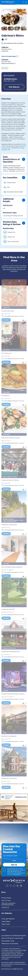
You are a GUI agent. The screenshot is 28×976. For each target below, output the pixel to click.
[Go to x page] (14, 885)
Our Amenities (10, 177)
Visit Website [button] (14, 87)
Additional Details (8, 200)
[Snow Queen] (14, 377)
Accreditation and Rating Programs (13, 935)
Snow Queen (5, 395)
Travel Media (5, 921)
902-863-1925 (6, 61)
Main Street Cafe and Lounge (10, 438)
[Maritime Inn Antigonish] (14, 717)
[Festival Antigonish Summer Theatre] (14, 675)
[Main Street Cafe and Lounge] (14, 419)
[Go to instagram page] (7, 885)
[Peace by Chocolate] (14, 292)
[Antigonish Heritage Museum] (14, 633)
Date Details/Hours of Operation (11, 159)
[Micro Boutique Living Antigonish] (14, 548)
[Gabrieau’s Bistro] (14, 17)
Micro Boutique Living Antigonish (11, 567)
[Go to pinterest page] (21, 885)
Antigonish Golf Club (7, 609)
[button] (23, 2)
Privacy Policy (17, 874)
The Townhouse (6, 353)
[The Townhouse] (14, 335)
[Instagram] (3, 798)
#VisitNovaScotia (20, 797)
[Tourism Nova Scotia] (8, 2)
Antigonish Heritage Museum (10, 651)
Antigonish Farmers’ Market (10, 480)
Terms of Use (6, 900)
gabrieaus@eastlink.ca (8, 63)
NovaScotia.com (7, 969)
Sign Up (14, 864)
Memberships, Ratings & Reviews (12, 223)
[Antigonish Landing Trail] (14, 504)
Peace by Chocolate (7, 311)
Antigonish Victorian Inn (9, 778)
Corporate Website (8, 919)
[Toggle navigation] (26, 2)
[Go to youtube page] (17, 885)
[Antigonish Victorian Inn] (14, 760)
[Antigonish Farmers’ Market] (14, 461)
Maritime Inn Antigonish (8, 736)
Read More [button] (6, 320)
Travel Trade (5, 924)
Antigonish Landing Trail (9, 525)
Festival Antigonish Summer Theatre (12, 694)
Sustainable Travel (7, 941)
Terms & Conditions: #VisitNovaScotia (8, 904)
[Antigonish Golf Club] (14, 591)
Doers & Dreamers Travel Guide (12, 938)
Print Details (5, 68)
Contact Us (5, 907)
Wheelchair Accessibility (9, 943)
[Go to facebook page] (10, 885)
